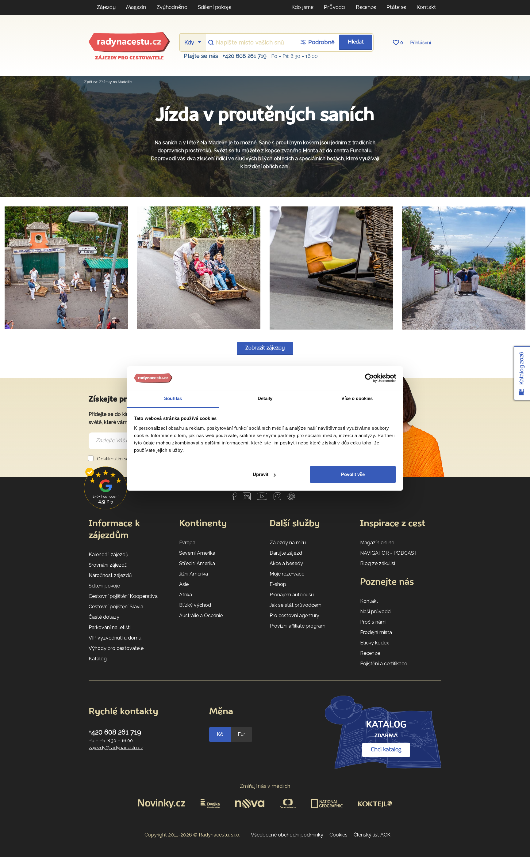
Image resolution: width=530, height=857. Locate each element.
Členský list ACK (372, 835)
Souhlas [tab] (173, 398)
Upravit (260, 474)
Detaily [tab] (265, 398)
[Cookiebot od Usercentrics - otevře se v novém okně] (369, 378)
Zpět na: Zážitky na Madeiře (108, 82)
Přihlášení (420, 42)
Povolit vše (353, 474)
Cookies (338, 835)
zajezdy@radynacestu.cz (116, 747)
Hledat (356, 42)
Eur (241, 734)
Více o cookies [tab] (357, 398)
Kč (220, 734)
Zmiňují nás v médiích (265, 786)
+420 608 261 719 (245, 56)
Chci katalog (386, 750)
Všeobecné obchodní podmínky (287, 835)
